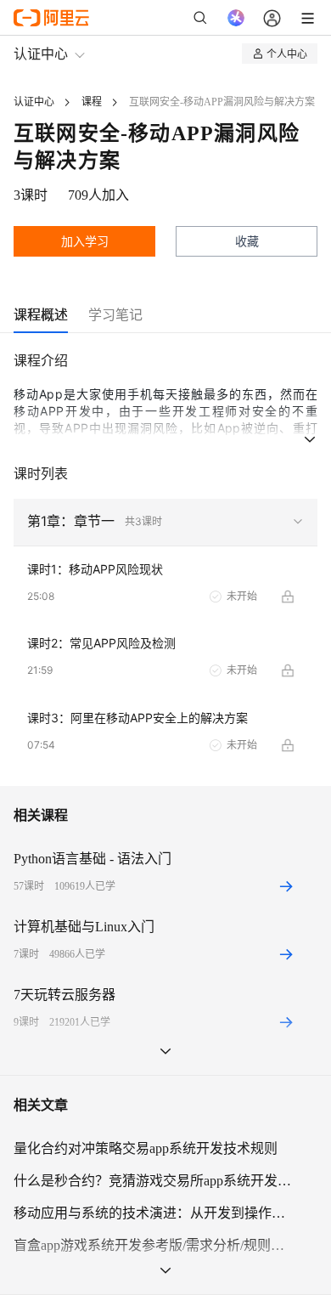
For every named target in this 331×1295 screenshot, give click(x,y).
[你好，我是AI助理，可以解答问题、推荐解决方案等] (236, 18)
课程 (91, 102)
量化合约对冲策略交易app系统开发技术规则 (146, 1148)
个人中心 (286, 53)
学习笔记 (115, 314)
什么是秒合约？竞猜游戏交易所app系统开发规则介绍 (155, 1180)
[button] (165, 522)
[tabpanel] (165, 568)
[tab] (41, 314)
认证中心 (41, 53)
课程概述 (41, 314)
